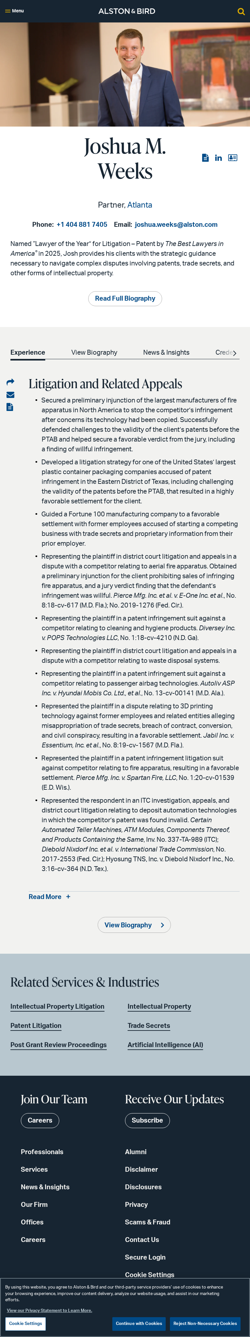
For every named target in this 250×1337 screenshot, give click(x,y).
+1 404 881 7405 (82, 225)
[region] (125, 1307)
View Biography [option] (94, 352)
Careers (33, 1240)
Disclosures (143, 1187)
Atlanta (139, 205)
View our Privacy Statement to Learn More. (49, 1311)
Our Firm (34, 1205)
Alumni (135, 1152)
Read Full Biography (125, 298)
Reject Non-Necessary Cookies (205, 1324)
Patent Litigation (36, 1026)
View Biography (128, 925)
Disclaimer (141, 1169)
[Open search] (241, 11)
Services (34, 1169)
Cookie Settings (149, 1275)
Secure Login (145, 1257)
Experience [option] (27, 352)
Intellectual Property (159, 1006)
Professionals (42, 1152)
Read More (45, 897)
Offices (32, 1222)
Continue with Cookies (139, 1324)
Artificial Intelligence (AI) (165, 1045)
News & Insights (45, 1187)
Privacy (136, 1205)
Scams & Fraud (147, 1222)
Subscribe (147, 1120)
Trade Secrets (149, 1026)
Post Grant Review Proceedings (58, 1045)
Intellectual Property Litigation (57, 1006)
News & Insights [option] (166, 352)
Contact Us (142, 1240)
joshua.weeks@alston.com (176, 225)
